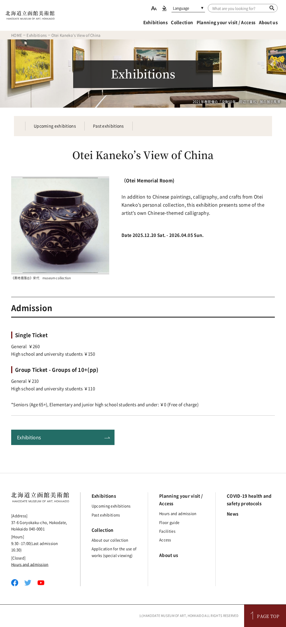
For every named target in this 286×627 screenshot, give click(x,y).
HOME (16, 35)
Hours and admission (30, 564)
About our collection (110, 540)
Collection (182, 22)
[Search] (272, 8)
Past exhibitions (108, 126)
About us (268, 22)
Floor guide (169, 522)
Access (165, 539)
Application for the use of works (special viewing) (114, 552)
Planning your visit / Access (226, 22)
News (232, 514)
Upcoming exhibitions (55, 126)
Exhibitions (155, 22)
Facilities (167, 531)
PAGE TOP (268, 616)
